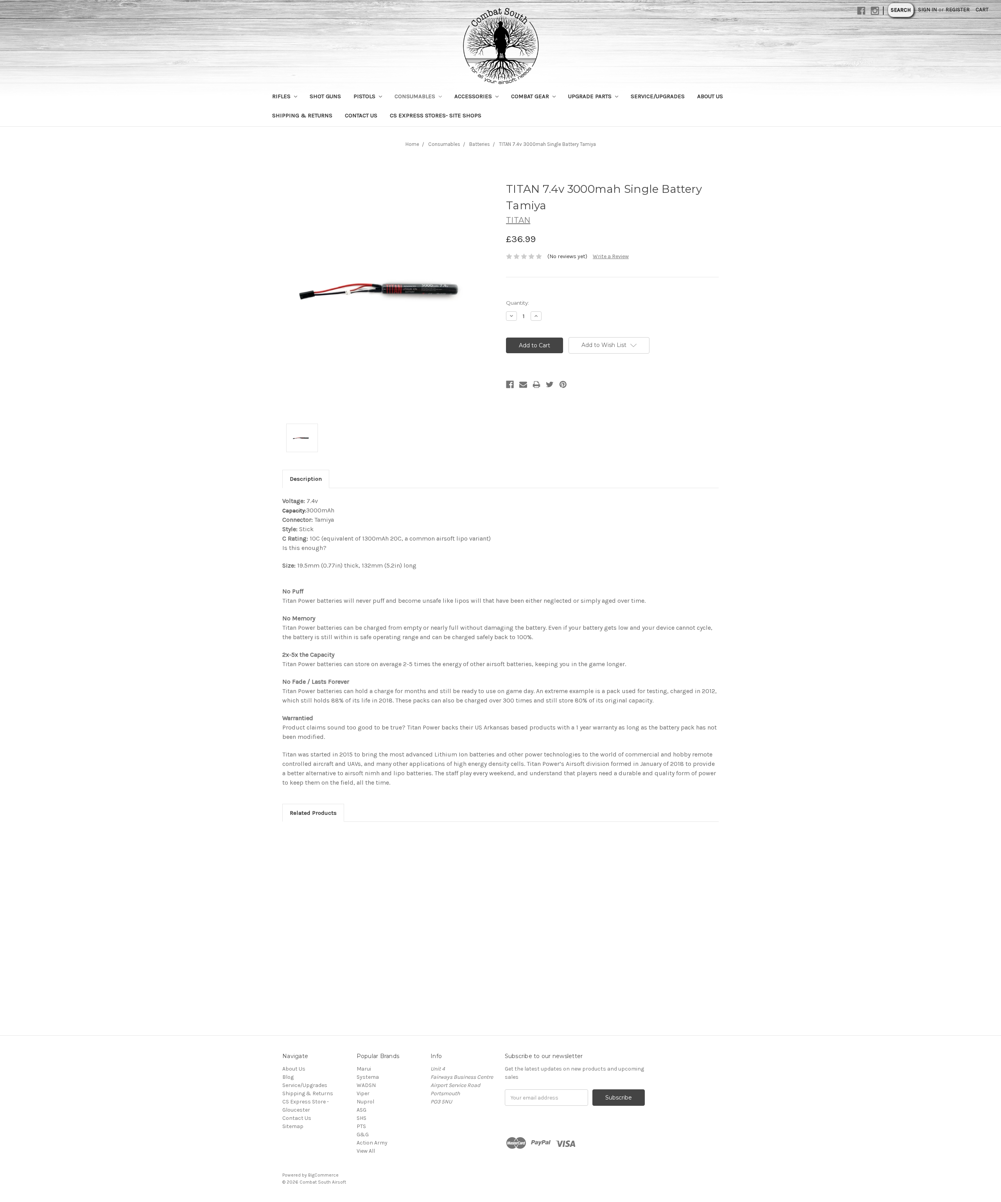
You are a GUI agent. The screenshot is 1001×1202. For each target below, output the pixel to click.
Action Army (372, 1142)
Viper (363, 1093)
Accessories (473, 96)
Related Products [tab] (313, 812)
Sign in (927, 9)
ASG (361, 1110)
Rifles (282, 96)
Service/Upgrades (658, 96)
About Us (710, 96)
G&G (363, 1134)
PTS (361, 1126)
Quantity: (517, 303)
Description (306, 478)
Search (901, 10)
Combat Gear (531, 96)
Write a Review (611, 256)
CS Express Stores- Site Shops (435, 115)
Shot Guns (325, 96)
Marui (364, 1068)
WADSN (366, 1085)
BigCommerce (323, 1175)
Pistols (365, 96)
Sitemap (292, 1126)
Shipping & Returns (302, 115)
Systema (368, 1077)
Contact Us (361, 115)
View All (366, 1151)
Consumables (416, 96)
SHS (361, 1118)
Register (957, 9)
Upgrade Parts (590, 96)
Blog (288, 1077)
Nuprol (365, 1101)
